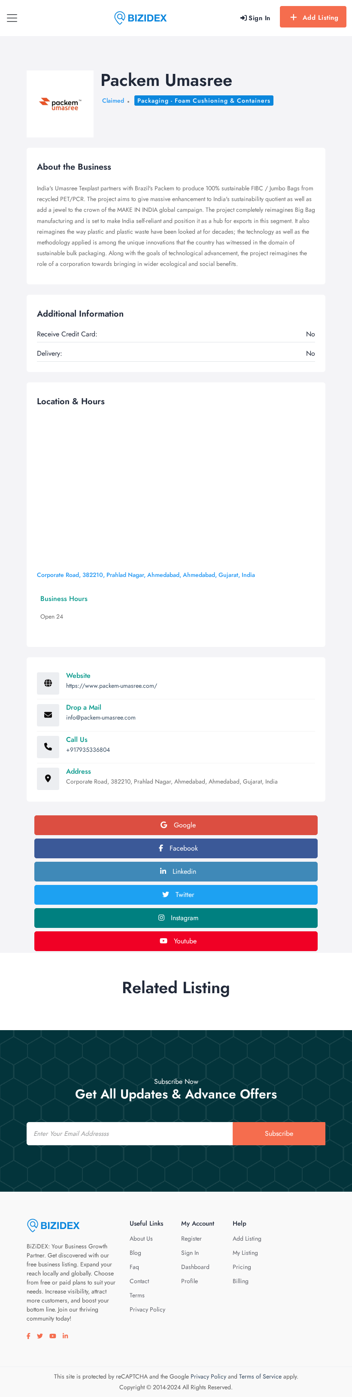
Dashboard (195, 1267)
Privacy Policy (147, 1309)
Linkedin (183, 871)
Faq (134, 1267)
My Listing (245, 1252)
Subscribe (279, 1133)
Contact (139, 1281)
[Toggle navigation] (12, 18)
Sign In (190, 1252)
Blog (135, 1252)
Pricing (242, 1267)
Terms (137, 1295)
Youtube (184, 941)
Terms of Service (260, 1376)
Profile (189, 1281)
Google (184, 825)
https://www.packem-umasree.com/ (111, 685)
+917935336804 (88, 749)
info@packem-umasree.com (101, 717)
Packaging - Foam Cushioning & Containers (203, 100)
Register (191, 1238)
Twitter (183, 895)
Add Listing (321, 17)
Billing (241, 1281)
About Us (141, 1238)
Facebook (182, 848)
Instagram (183, 918)
